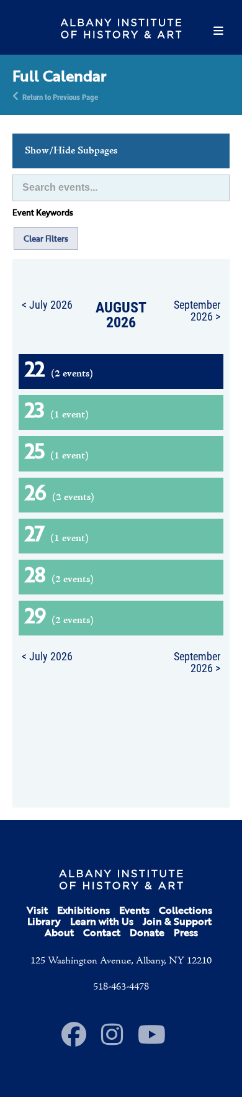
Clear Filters (46, 238)
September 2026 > (197, 310)
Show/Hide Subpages (71, 151)
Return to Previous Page (60, 96)
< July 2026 (47, 304)
